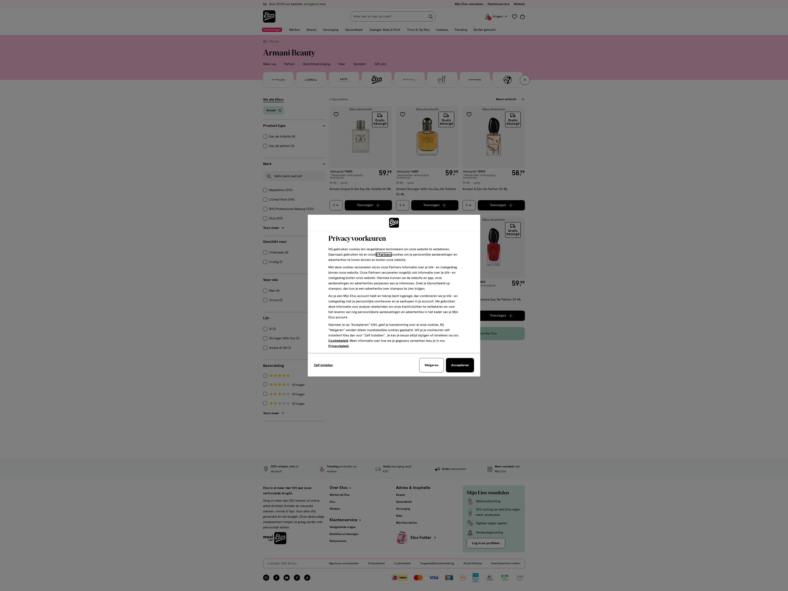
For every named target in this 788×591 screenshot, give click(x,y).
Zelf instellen (323, 365)
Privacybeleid (338, 346)
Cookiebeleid (338, 340)
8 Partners (384, 254)
